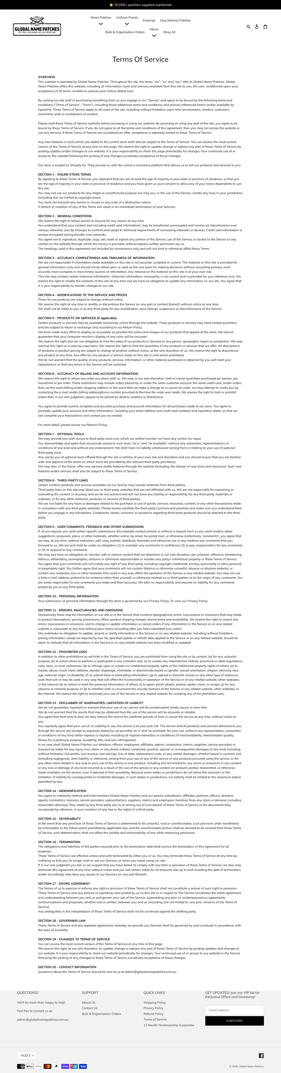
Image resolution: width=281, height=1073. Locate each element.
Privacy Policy (154, 1008)
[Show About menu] (154, 35)
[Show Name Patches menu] (101, 24)
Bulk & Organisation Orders (101, 1014)
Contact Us (89, 1008)
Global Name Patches (251, 1066)
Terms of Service (155, 1019)
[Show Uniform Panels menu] (127, 24)
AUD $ (25, 1055)
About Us (88, 1002)
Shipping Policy (155, 1002)
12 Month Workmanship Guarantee (169, 1025)
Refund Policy (153, 1014)
